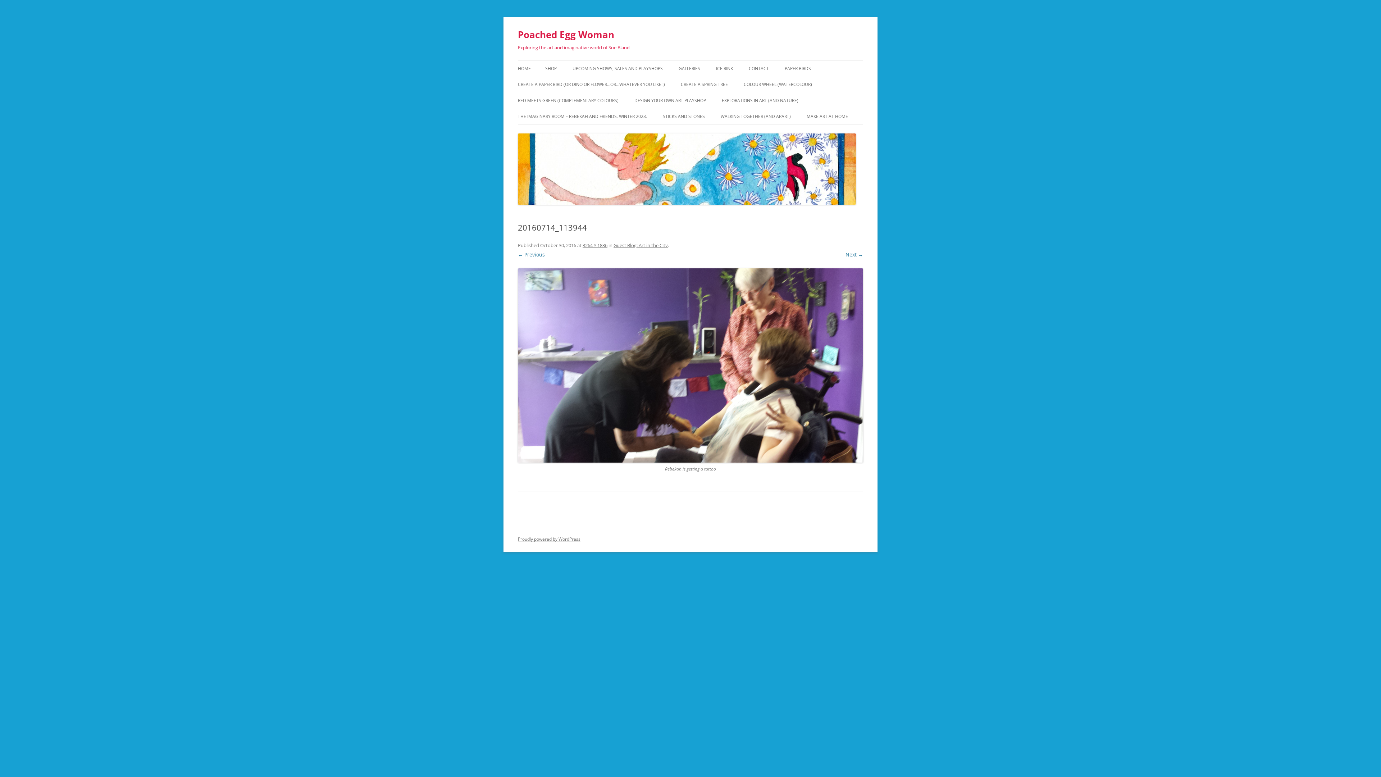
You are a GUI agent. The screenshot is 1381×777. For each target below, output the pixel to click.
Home (524, 68)
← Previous (531, 254)
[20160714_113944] (690, 365)
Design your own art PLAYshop (670, 100)
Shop (551, 68)
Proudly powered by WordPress (549, 539)
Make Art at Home (827, 116)
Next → (854, 254)
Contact (759, 68)
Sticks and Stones (684, 116)
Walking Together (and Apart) (756, 116)
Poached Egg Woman (566, 34)
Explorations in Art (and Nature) (760, 100)
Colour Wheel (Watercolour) (778, 84)
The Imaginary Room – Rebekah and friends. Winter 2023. (582, 116)
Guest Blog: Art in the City (641, 245)
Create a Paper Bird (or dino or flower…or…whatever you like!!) (591, 84)
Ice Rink (724, 68)
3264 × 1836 (595, 245)
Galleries (689, 68)
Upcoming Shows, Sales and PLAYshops (618, 68)
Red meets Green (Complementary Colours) (568, 100)
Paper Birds (798, 68)
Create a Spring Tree (704, 84)
